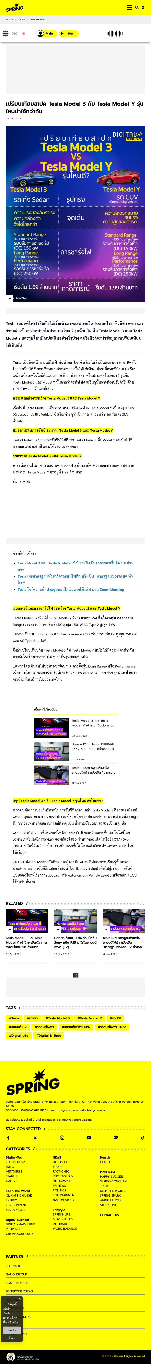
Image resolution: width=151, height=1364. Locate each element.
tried (104, 1186)
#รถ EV (115, 1018)
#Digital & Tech (48, 1035)
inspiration (61, 1224)
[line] (30, 299)
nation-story (63, 1200)
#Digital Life (19, 1035)
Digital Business (17, 1220)
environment (16, 1205)
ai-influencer (111, 1200)
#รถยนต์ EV (18, 1027)
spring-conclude (114, 1181)
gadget (12, 1181)
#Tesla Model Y (89, 1018)
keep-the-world (113, 1191)
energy (11, 1200)
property (13, 1229)
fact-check (62, 1171)
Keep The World (18, 1191)
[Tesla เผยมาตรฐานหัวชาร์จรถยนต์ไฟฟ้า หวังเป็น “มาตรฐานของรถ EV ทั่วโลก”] (124, 921)
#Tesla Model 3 (58, 1018)
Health (105, 1157)
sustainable (15, 1210)
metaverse (14, 1171)
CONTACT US (109, 1215)
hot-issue (60, 1162)
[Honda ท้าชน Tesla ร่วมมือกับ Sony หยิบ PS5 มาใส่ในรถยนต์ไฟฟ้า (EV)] (75, 921)
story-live (108, 1205)
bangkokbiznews (19, 1291)
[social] (8, 1137)
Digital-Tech (14, 1157)
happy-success (112, 1176)
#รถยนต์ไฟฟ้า (44, 1027)
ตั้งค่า (12, 1338)
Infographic (39, 19)
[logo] (15, 7)
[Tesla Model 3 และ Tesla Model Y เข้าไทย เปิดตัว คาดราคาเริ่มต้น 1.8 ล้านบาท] (27, 921)
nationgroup (16, 1274)
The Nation (14, 1266)
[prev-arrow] (138, 903)
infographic (63, 1181)
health (105, 1162)
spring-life (61, 1214)
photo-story (63, 1176)
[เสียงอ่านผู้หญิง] (47, 33)
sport (57, 1167)
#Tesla (14, 1018)
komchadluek (17, 1283)
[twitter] (23, 298)
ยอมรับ (12, 1330)
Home (9, 19)
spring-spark (110, 1195)
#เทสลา (32, 1018)
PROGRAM (107, 1172)
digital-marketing (20, 1224)
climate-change (19, 1195)
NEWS (21, 19)
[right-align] (136, 7)
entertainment (64, 1195)
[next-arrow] (143, 903)
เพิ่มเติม (13, 1322)
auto (10, 1167)
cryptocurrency (19, 1234)
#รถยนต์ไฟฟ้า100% (76, 1027)
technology (16, 1162)
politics (59, 1190)
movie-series (62, 1219)
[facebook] (16, 299)
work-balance (65, 1229)
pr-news (59, 1186)
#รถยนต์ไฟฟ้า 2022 (112, 1027)
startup (12, 1176)
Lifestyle (59, 1210)
